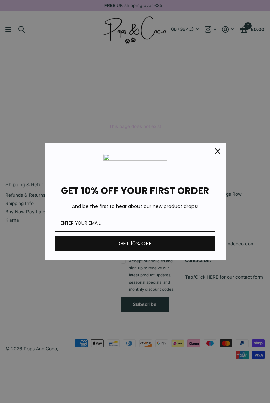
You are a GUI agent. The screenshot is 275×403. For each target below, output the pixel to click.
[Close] (218, 151)
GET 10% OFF (135, 243)
